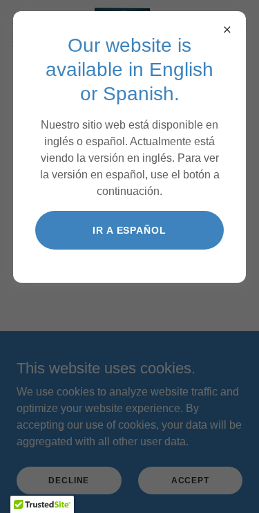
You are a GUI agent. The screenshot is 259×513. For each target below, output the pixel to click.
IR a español (130, 230)
